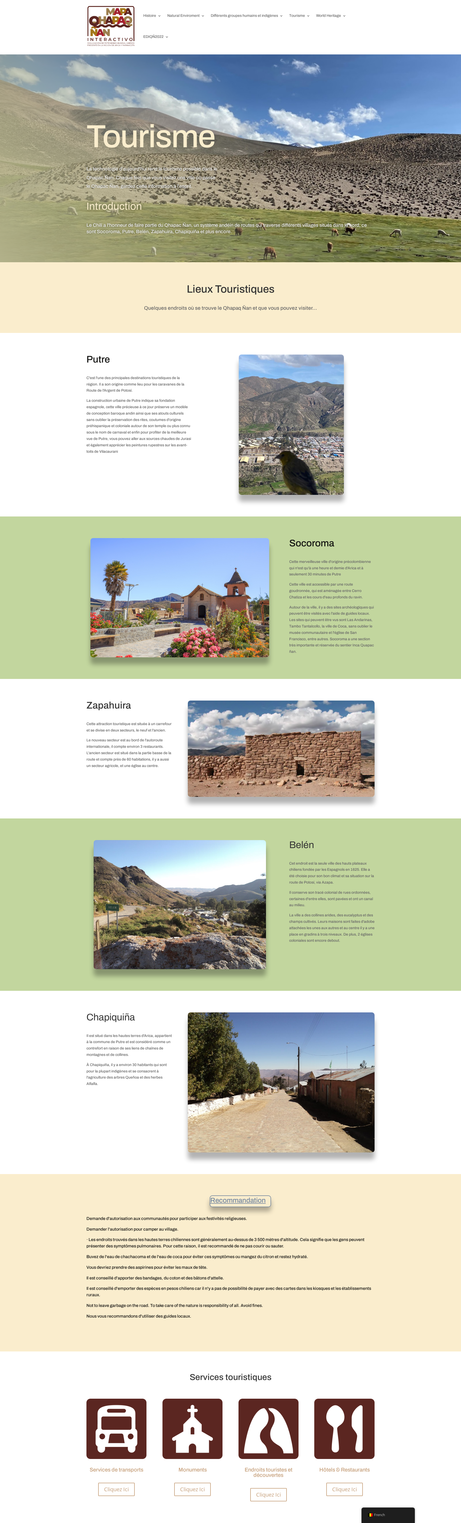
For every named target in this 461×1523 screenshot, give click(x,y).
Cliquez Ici (116, 1489)
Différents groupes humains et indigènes (244, 16)
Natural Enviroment (183, 16)
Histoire (149, 16)
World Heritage (328, 16)
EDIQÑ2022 (153, 37)
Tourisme (297, 16)
